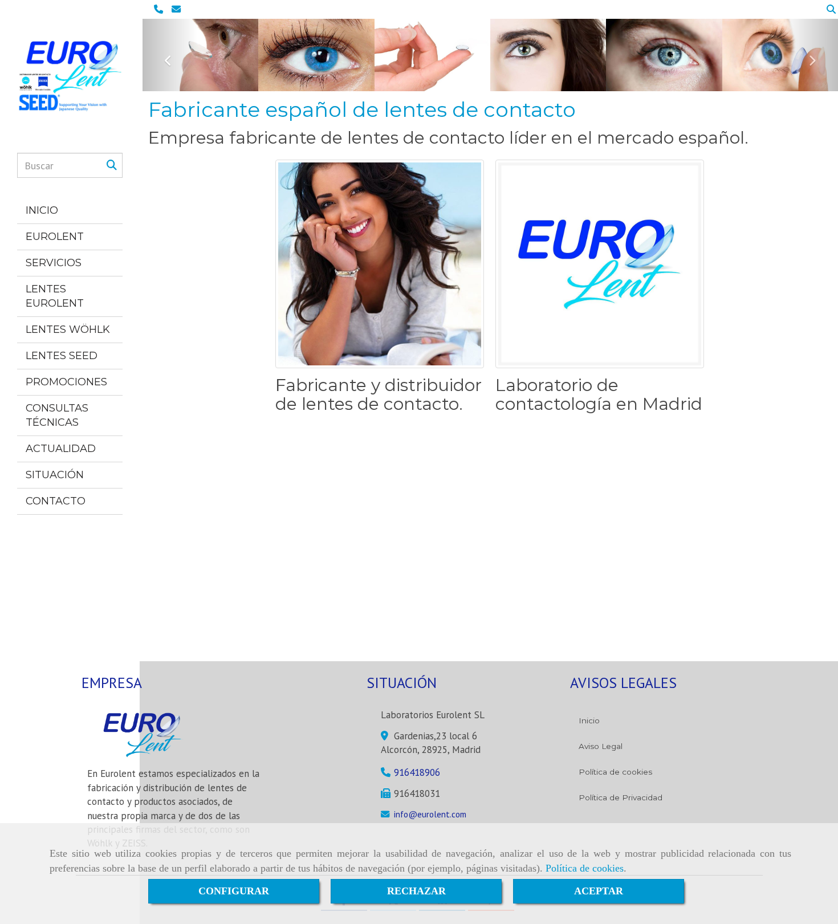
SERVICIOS (54, 263)
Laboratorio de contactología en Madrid (598, 394)
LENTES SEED (61, 355)
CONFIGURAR (233, 891)
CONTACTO (56, 501)
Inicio (589, 720)
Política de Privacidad (620, 797)
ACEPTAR (598, 891)
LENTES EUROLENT (55, 296)
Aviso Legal (601, 746)
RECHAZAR (416, 891)
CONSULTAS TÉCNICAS (57, 415)
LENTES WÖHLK (68, 329)
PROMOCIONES (66, 382)
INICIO (42, 210)
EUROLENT (55, 236)
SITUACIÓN (55, 475)
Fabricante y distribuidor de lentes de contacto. (378, 394)
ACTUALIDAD (61, 448)
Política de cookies (585, 868)
